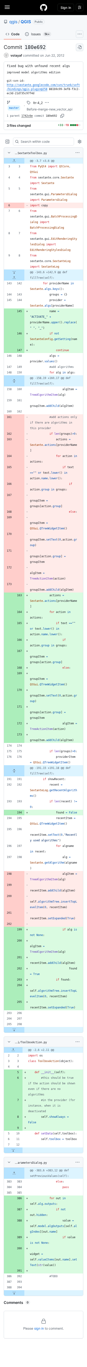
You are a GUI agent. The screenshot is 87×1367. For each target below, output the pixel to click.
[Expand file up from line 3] (14, 161)
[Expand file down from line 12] (13, 1150)
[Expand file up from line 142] (14, 278)
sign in (39, 1328)
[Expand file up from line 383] (14, 1173)
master (14, 108)
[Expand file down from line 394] (14, 1293)
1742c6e (27, 115)
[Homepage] (43, 7)
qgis (13, 21)
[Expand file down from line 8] (14, 272)
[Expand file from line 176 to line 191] (14, 770)
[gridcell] (43, 161)
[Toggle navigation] (7, 7)
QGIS (26, 21)
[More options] (77, 152)
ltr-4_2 (38, 103)
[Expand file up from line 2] (13, 1050)
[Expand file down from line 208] (14, 1030)
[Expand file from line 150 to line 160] (14, 380)
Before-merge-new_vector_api (49, 109)
